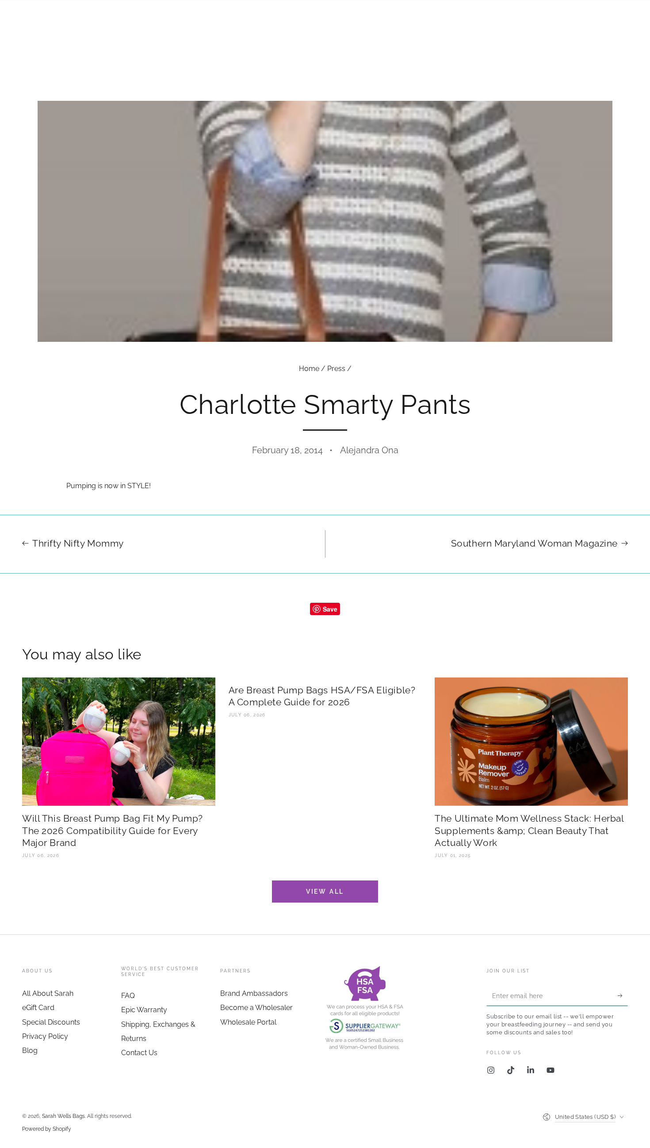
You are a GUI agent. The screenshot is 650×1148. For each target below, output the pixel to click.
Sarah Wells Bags (63, 1116)
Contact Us (139, 1053)
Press (336, 368)
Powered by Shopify (46, 1129)
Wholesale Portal (248, 1022)
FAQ (128, 995)
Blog (30, 1050)
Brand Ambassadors (254, 993)
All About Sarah (47, 993)
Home (309, 368)
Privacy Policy (45, 1036)
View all (325, 891)
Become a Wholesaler (256, 1007)
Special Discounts (51, 1022)
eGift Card (38, 1007)
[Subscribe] (623, 996)
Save (330, 609)
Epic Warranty (144, 1010)
